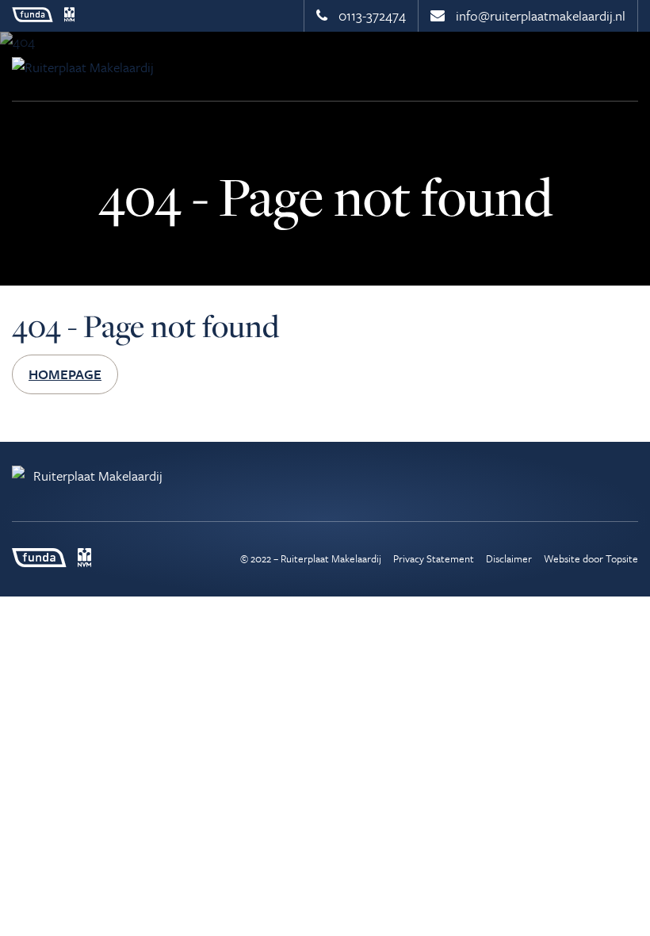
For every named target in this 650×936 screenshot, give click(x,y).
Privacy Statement (433, 558)
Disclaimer (509, 558)
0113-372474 (370, 15)
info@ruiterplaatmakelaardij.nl (539, 15)
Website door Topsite (591, 558)
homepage (65, 374)
